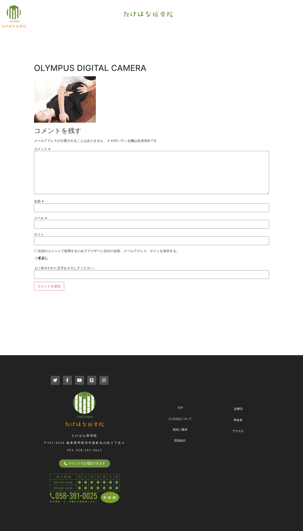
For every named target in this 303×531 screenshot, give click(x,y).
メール (40, 218)
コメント (42, 148)
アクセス (287, 57)
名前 (39, 201)
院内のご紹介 (284, 27)
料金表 (288, 47)
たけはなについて (281, 17)
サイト (39, 234)
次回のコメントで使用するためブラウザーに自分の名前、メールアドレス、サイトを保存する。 (109, 251)
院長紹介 (287, 37)
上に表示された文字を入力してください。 (65, 268)
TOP (290, 7)
